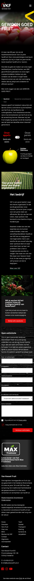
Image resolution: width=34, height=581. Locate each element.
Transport (22, 527)
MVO (3, 532)
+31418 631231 (8, 560)
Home (3, 522)
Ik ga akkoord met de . (16, 420)
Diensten (4, 524)
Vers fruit (4, 527)
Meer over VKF (15, 268)
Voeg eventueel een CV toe (13, 425)
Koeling (21, 529)
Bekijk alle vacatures (15, 321)
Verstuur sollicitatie (22, 430)
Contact (4, 537)
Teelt (20, 522)
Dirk (20, 578)
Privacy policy (22, 420)
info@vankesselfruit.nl (11, 563)
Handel (21, 524)
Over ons (4, 529)
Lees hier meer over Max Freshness (14, 466)
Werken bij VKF (6, 534)
